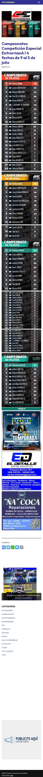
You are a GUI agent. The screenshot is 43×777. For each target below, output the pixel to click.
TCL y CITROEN (7, 651)
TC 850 (4, 648)
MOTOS (4, 636)
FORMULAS (6, 629)
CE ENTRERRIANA (8, 618)
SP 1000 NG (6, 644)
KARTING (5, 633)
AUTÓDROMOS (7, 611)
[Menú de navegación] (38, 2)
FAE (3, 625)
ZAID (11, 775)
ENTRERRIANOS (8, 622)
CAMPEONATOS (8, 614)
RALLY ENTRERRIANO (10, 640)
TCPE (4, 655)
